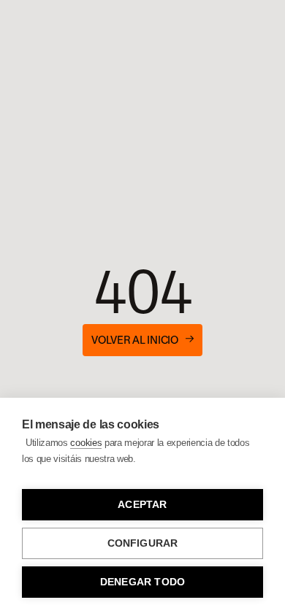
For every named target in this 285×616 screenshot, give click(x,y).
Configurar (142, 543)
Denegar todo (142, 582)
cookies (86, 442)
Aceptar (142, 504)
